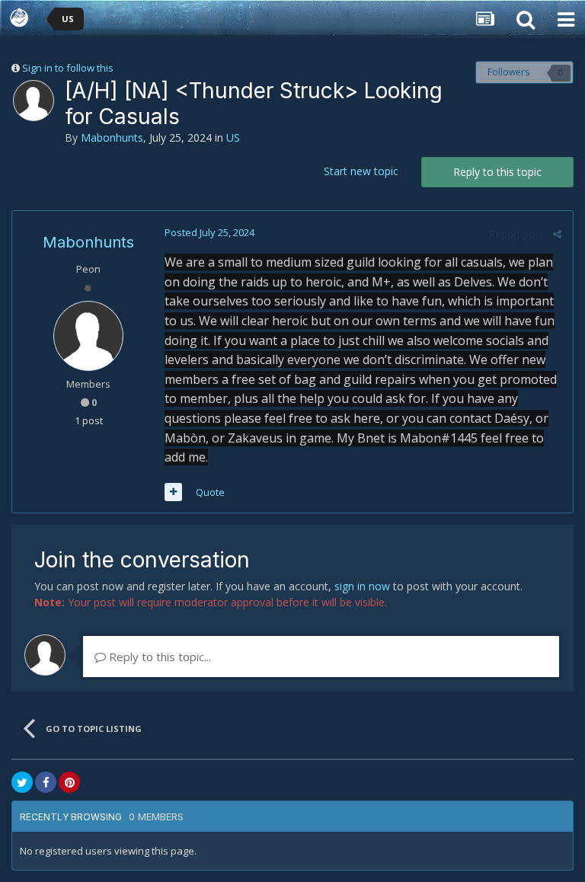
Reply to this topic (497, 172)
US (233, 137)
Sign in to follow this (67, 68)
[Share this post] (557, 234)
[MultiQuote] (173, 492)
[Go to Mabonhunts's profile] (33, 100)
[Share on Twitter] (22, 782)
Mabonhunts (112, 137)
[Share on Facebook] (45, 782)
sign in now (362, 586)
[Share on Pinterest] (69, 782)
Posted (209, 232)
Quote (210, 492)
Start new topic (361, 171)
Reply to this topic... (158, 656)
